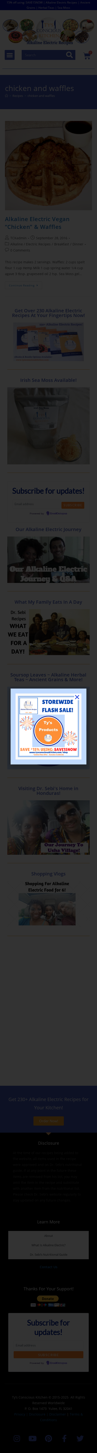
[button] (77, 697)
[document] (48, 726)
